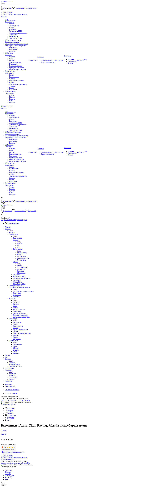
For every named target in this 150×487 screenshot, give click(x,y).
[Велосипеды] (16, 20)
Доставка (12, 362)
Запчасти (16, 302)
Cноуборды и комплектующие (23, 291)
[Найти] (1, 6)
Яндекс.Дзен (11, 415)
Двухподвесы (22, 253)
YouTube (10, 413)
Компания (12, 373)
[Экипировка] (16, 91)
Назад (11, 231)
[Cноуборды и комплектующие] (16, 44)
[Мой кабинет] (2, 11)
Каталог (12, 232)
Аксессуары (17, 322)
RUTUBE (10, 418)
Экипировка (17, 344)
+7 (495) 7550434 (7, 12)
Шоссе (19, 265)
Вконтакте (11, 408)
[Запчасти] (16, 53)
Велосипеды (17, 238)
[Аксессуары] (16, 71)
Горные (19, 243)
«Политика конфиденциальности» (13, 452)
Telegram (10, 411)
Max (8, 420)
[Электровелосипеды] (16, 40)
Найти (3, 485)
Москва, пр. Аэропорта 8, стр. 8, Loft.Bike (15, 400)
